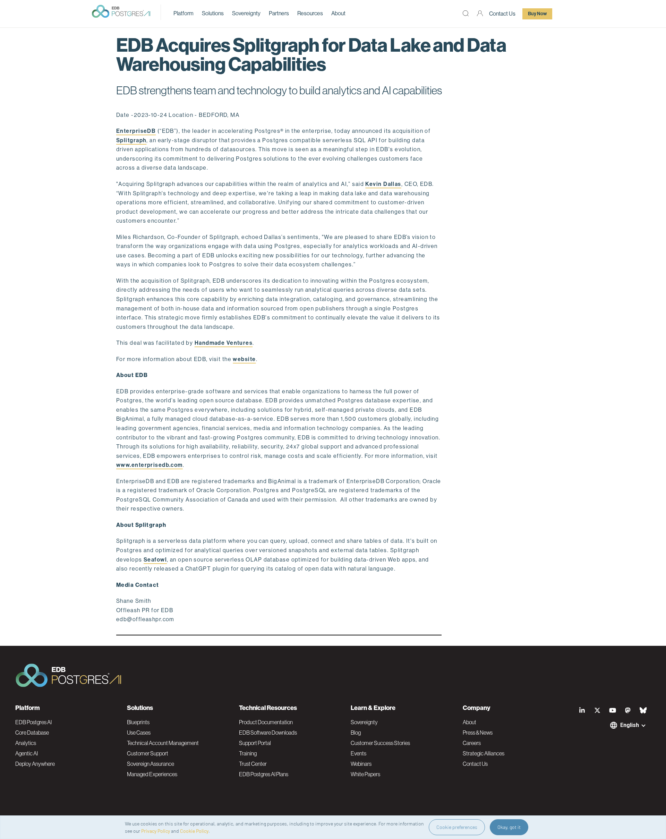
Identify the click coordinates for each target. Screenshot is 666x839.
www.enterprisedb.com (149, 465)
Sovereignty (246, 13)
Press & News (478, 732)
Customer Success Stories (380, 743)
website (244, 359)
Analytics (25, 743)
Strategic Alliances (483, 753)
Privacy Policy (155, 831)
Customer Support (147, 753)
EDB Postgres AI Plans (263, 774)
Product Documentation (266, 722)
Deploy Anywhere (35, 764)
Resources (310, 13)
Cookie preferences (456, 827)
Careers (472, 743)
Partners (279, 13)
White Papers (365, 774)
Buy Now (537, 14)
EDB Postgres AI (33, 722)
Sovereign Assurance (150, 764)
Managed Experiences (152, 774)
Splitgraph (131, 140)
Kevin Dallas (383, 184)
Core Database (32, 732)
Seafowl (155, 559)
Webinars (361, 764)
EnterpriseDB (136, 131)
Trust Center (253, 764)
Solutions (213, 13)
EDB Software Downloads (268, 732)
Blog (356, 732)
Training (248, 753)
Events (358, 753)
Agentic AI (26, 753)
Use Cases (139, 732)
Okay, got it (509, 827)
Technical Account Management (163, 743)
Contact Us (502, 13)
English (629, 725)
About (338, 13)
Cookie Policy (194, 831)
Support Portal (255, 743)
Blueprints (138, 722)
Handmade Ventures (224, 343)
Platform (183, 13)
